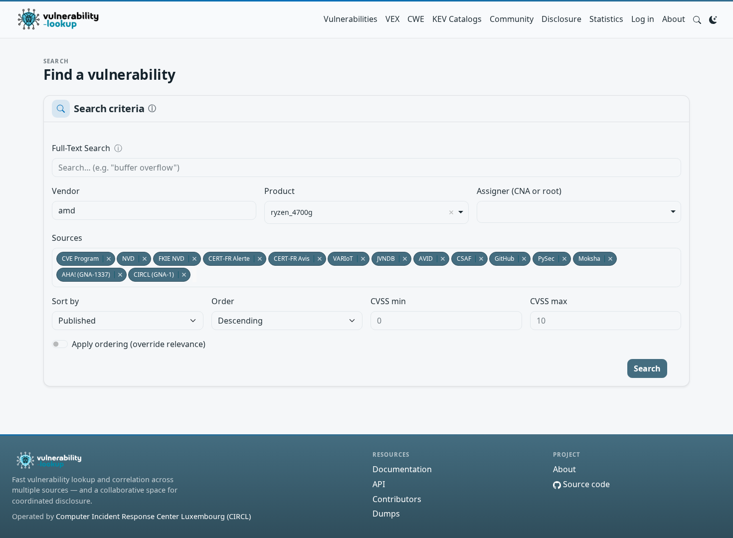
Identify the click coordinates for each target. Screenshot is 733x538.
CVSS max (548, 301)
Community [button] (512, 18)
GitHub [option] (501, 258)
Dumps (386, 513)
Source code (585, 484)
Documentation (402, 469)
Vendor (66, 190)
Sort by (65, 301)
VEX (392, 18)
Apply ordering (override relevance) (138, 344)
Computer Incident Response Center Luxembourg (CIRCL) (153, 516)
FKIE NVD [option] (168, 258)
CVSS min (388, 301)
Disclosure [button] (561, 18)
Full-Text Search (149, 148)
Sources (67, 237)
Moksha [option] (586, 258)
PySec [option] (543, 258)
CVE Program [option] (77, 258)
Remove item (451, 212)
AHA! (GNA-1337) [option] (83, 274)
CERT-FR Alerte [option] (226, 258)
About (673, 18)
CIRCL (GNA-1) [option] (151, 274)
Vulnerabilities (350, 18)
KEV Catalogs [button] (457, 18)
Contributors (396, 499)
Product (279, 190)
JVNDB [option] (383, 258)
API (378, 484)
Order (222, 301)
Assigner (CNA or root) (519, 190)
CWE (415, 18)
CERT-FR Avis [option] (289, 258)
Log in (642, 18)
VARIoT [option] (340, 258)
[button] (697, 19)
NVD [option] (126, 258)
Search (647, 368)
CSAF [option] (461, 258)
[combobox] (154, 210)
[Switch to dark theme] (713, 19)
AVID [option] (423, 258)
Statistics (606, 18)
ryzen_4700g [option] (292, 212)
